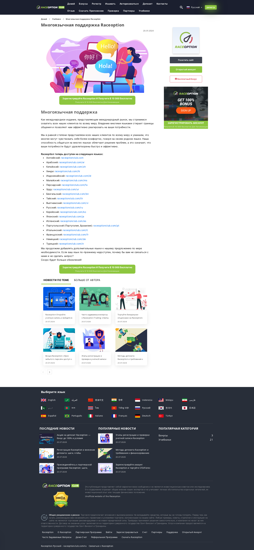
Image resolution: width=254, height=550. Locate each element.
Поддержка (172, 532)
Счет (144, 532)
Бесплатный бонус (187, 79)
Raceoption (48, 532)
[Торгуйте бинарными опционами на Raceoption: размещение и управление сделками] (131, 299)
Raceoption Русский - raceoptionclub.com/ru (64, 546)
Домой (71, 3)
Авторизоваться (129, 3)
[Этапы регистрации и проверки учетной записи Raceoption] (95, 340)
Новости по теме (56, 280)
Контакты (162, 3)
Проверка (113, 10)
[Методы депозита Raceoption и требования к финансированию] (131, 340)
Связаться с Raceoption (101, 546)
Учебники (144, 10)
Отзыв (71, 10)
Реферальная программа (104, 537)
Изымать (110, 3)
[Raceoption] (186, 53)
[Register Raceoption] (186, 103)
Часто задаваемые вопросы (57, 537)
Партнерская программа (89, 532)
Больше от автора (87, 280)
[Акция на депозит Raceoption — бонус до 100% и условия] (46, 438)
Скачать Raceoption (132, 537)
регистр (96, 3)
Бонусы (83, 3)
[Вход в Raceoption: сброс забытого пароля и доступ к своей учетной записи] (59, 340)
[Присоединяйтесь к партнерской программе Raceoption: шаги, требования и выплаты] (46, 468)
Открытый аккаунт (186, 69)
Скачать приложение (91, 10)
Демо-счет (81, 537)
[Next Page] (49, 372)
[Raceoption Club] (60, 488)
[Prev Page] (43, 372)
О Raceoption (64, 532)
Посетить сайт (186, 60)
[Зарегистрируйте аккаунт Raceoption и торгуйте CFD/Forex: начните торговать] (105, 468)
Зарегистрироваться (127, 532)
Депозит (147, 3)
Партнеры (129, 10)
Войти (109, 532)
